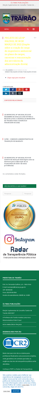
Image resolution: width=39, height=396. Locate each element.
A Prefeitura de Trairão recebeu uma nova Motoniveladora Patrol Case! (20, 5)
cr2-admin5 (9, 70)
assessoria (25, 356)
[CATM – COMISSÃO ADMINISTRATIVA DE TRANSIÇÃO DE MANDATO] (19, 135)
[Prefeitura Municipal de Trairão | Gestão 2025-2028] (19, 18)
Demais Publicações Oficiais (14, 72)
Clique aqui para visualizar (16, 78)
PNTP (12, 369)
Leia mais (25, 385)
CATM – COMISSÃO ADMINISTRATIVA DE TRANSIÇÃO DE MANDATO (18, 140)
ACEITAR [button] (16, 391)
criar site (16, 353)
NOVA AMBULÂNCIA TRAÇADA (12, 324)
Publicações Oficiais (29, 72)
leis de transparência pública (22, 361)
